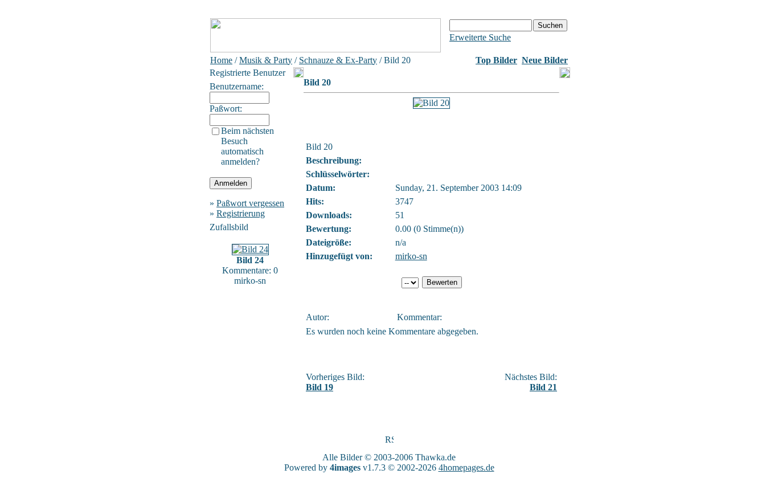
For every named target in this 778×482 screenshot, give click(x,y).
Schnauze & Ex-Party (338, 60)
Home (221, 60)
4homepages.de (466, 467)
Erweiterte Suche (480, 37)
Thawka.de (435, 457)
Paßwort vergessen (250, 203)
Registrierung (240, 213)
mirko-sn (411, 256)
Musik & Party (265, 60)
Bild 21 (543, 387)
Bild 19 (319, 387)
